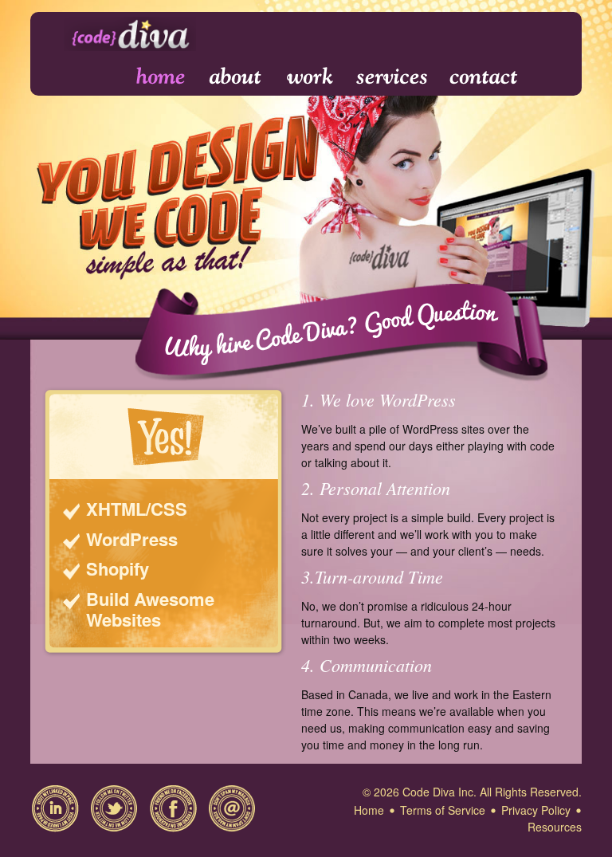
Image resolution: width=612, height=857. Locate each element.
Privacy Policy (536, 810)
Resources (555, 827)
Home (150, 77)
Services (392, 77)
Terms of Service (442, 810)
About (236, 77)
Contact (482, 77)
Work (310, 77)
